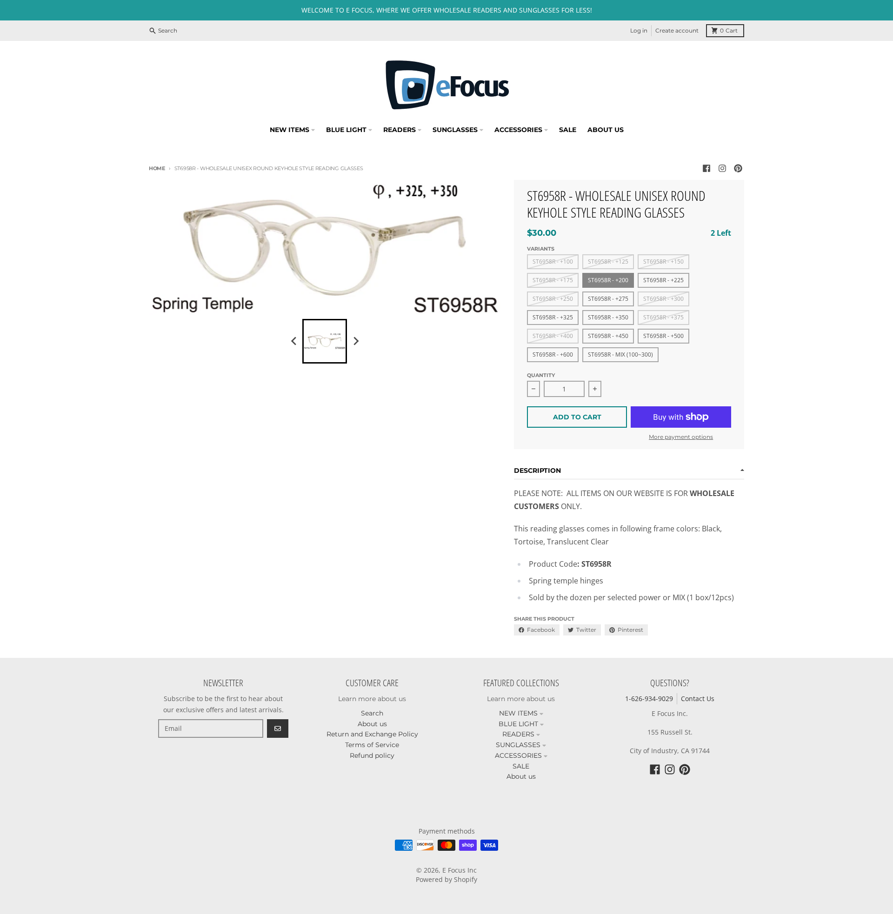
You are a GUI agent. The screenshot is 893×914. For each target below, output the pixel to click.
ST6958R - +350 (608, 317)
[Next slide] (355, 341)
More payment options (681, 436)
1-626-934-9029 (649, 698)
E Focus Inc (459, 870)
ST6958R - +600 (553, 354)
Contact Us (697, 698)
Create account (677, 30)
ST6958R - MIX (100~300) (620, 354)
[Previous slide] (293, 341)
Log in (638, 30)
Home (157, 168)
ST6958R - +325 (553, 317)
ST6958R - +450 (608, 336)
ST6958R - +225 (663, 280)
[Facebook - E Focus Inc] (706, 168)
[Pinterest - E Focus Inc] (738, 168)
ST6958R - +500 (663, 336)
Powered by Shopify (446, 879)
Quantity (541, 375)
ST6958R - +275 (608, 299)
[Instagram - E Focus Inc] (722, 168)
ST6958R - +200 (608, 280)
